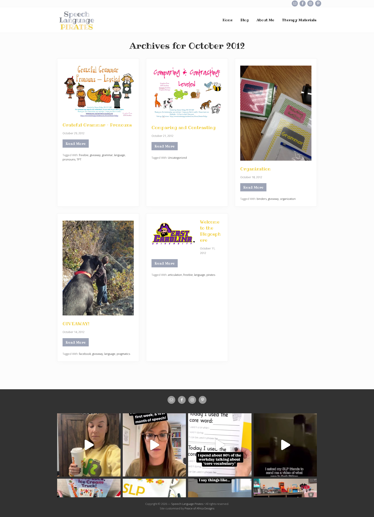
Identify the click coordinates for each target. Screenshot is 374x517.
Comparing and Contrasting (184, 127)
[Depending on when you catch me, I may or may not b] (219, 445)
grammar (107, 155)
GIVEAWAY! (76, 324)
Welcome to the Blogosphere (210, 231)
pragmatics (123, 354)
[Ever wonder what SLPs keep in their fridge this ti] (285, 445)
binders (262, 199)
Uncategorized (177, 158)
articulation (175, 275)
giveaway (95, 155)
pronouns (69, 159)
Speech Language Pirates (187, 504)
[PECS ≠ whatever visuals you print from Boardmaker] (89, 445)
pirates (210, 275)
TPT (79, 159)
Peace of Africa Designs (199, 508)
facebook (85, 354)
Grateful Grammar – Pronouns (97, 125)
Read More (76, 144)
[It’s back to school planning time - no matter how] (154, 445)
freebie (84, 155)
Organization (255, 169)
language (119, 155)
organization (288, 199)
